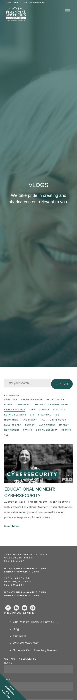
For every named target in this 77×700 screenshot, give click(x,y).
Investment (29, 420)
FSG (57, 415)
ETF (32, 415)
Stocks (66, 430)
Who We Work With (26, 643)
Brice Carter (55, 399)
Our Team (19, 636)
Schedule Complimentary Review (35, 650)
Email (8, 680)
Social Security (47, 430)
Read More (11, 526)
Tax (6, 435)
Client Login (12, 2)
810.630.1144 (14, 585)
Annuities (10, 399)
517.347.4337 (14, 561)
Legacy (30, 425)
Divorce (44, 410)
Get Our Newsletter (34, 2)
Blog (16, 629)
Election (59, 410)
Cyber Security (14, 410)
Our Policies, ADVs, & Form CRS (35, 622)
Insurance (11, 420)
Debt (32, 410)
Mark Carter (47, 425)
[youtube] (24, 608)
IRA (43, 420)
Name (8, 663)
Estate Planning (15, 415)
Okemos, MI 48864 (18, 557)
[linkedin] (16, 608)
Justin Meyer (57, 420)
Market (64, 425)
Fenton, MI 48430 (18, 581)
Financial (44, 415)
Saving (27, 430)
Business (24, 404)
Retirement (12, 430)
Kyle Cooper (12, 425)
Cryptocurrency (60, 404)
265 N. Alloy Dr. (18, 578)
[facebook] (8, 608)
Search (62, 383)
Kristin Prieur (38, 502)
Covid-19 (39, 404)
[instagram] (33, 608)
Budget (9, 404)
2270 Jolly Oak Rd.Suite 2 (26, 554)
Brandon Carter (32, 399)
